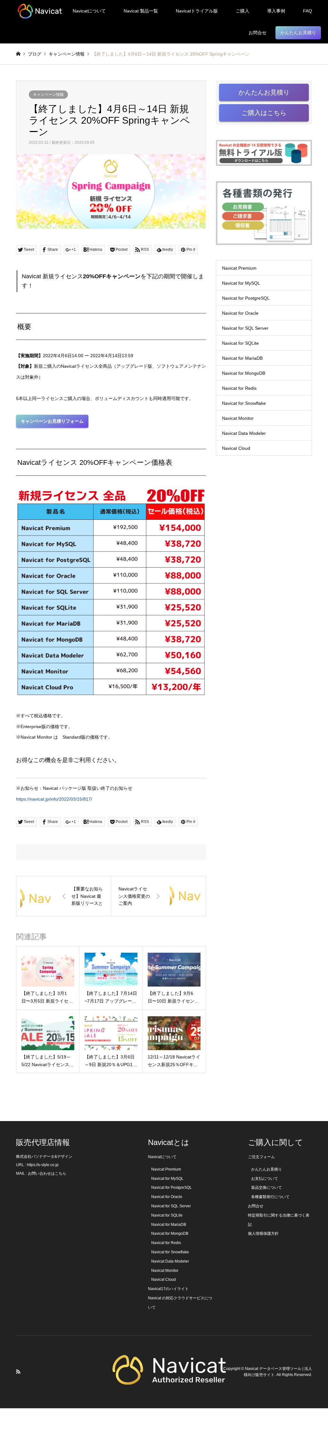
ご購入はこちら (264, 112)
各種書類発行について (270, 1197)
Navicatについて (89, 10)
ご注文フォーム (261, 1157)
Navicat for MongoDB (243, 373)
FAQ (307, 10)
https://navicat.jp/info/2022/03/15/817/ (54, 799)
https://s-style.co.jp (43, 1165)
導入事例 (276, 10)
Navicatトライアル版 (197, 10)
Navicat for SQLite (240, 343)
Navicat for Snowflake (244, 403)
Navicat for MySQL (241, 283)
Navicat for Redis (239, 388)
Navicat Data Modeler (244, 433)
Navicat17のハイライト (168, 1289)
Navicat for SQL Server (245, 328)
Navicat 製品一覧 (141, 10)
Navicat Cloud (236, 448)
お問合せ (257, 32)
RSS (18, 1371)
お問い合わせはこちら (47, 1173)
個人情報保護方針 (263, 1233)
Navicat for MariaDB (242, 358)
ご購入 (242, 10)
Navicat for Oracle (240, 313)
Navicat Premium (239, 268)
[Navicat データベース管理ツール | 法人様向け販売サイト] (39, 10)
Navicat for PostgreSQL (246, 298)
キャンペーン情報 (48, 94)
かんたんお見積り (298, 32)
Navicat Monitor (238, 418)
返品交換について (266, 1187)
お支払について (264, 1178)
